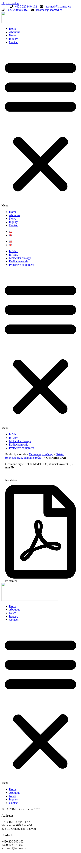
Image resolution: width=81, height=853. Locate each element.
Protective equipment (21, 264)
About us (14, 32)
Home (12, 28)
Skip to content (10, 3)
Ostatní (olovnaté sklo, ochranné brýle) (34, 456)
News (12, 35)
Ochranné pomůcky (41, 454)
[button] (40, 127)
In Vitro (13, 254)
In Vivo (13, 251)
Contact (13, 42)
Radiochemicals (18, 261)
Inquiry (13, 38)
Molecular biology (20, 258)
